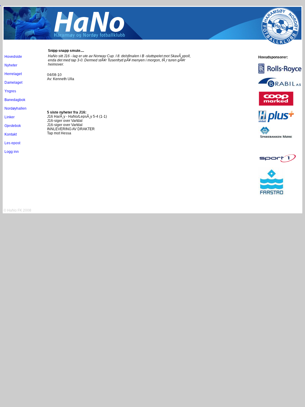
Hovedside (13, 57)
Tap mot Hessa (59, 133)
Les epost (12, 143)
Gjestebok (12, 126)
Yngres (10, 91)
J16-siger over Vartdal (65, 121)
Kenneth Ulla (63, 79)
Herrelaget (13, 74)
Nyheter (10, 65)
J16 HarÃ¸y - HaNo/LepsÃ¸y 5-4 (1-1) (77, 116)
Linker (9, 117)
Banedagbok (14, 100)
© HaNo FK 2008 (17, 210)
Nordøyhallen (15, 108)
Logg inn (11, 152)
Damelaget (13, 82)
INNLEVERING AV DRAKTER (71, 129)
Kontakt (10, 134)
